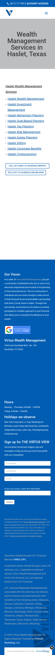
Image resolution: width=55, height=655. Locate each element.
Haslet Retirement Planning (26, 115)
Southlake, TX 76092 (13, 349)
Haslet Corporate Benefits (24, 148)
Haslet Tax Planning (21, 126)
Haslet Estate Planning (22, 137)
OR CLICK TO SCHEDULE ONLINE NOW (26, 172)
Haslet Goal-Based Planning (26, 121)
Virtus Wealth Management (28, 279)
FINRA (16, 559)
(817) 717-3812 (18, 3)
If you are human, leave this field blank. (22, 489)
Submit (9, 502)
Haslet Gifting (17, 143)
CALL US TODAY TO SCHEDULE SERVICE (27, 166)
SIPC (23, 559)
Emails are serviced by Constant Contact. (26, 536)
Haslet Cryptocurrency (22, 154)
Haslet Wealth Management (26, 98)
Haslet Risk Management (24, 132)
